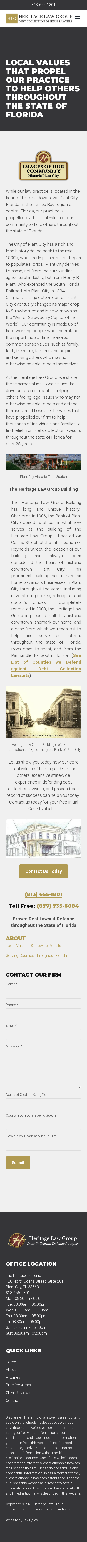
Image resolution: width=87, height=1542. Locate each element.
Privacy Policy (42, 1509)
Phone (12, 1005)
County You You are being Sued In (31, 1115)
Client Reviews (18, 1392)
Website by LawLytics (22, 1520)
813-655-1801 (43, 4)
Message (14, 1046)
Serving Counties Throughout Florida (36, 955)
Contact (12, 1400)
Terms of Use (16, 1509)
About (16, 938)
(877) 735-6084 (58, 906)
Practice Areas (18, 1385)
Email (11, 1025)
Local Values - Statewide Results (33, 945)
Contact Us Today (43, 871)
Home (11, 1362)
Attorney (13, 1377)
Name (11, 984)
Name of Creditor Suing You (27, 1095)
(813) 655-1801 (43, 894)
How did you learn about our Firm (31, 1136)
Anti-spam (66, 1509)
